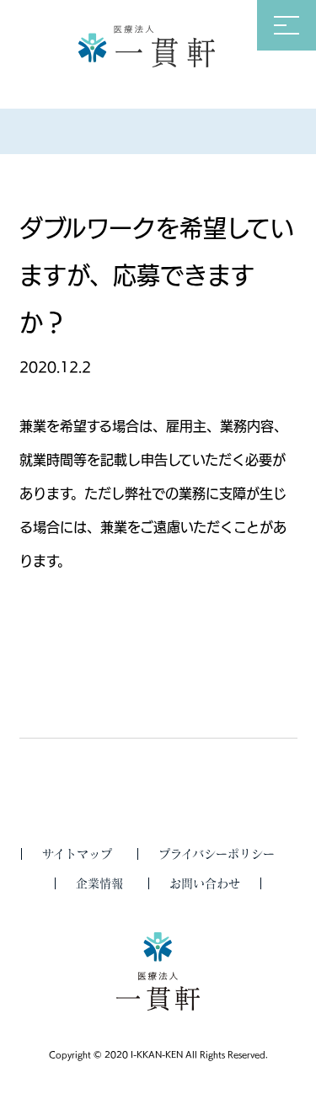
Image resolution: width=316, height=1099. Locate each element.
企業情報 (99, 883)
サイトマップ (77, 854)
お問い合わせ (204, 883)
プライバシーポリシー (216, 854)
